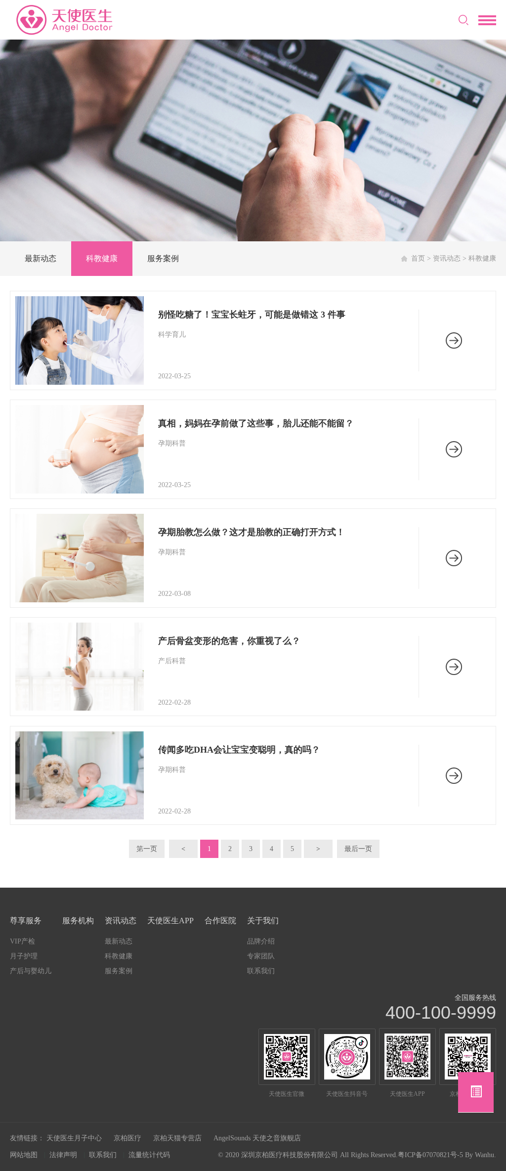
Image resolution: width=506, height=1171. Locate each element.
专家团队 (261, 956)
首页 (418, 258)
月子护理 (24, 956)
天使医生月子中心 (74, 1138)
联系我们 (261, 971)
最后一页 (358, 849)
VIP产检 (22, 941)
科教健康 (102, 258)
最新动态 (40, 258)
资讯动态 (447, 258)
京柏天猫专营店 (177, 1138)
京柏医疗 (127, 1138)
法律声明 (63, 1155)
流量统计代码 (149, 1155)
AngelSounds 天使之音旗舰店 (257, 1138)
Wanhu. (485, 1155)
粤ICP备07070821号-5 (430, 1155)
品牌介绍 (261, 941)
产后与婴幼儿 (30, 971)
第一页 (146, 849)
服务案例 (163, 258)
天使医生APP (170, 920)
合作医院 (220, 920)
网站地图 (24, 1155)
